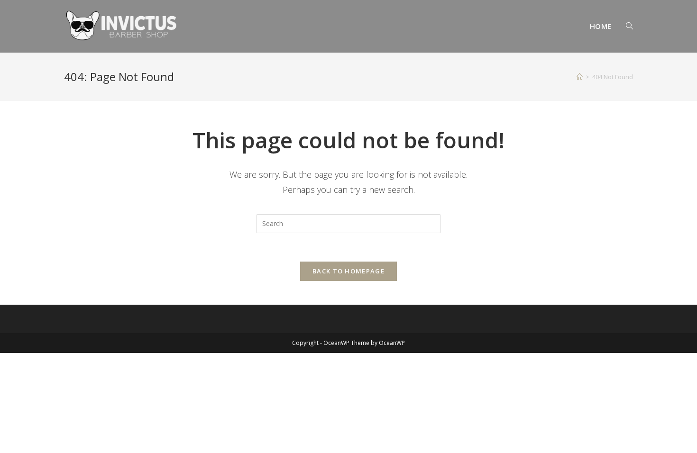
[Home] (580, 76)
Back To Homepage (348, 271)
